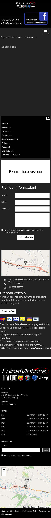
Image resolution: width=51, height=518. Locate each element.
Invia (46, 450)
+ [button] (4, 469)
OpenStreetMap (36, 507)
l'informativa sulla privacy (20, 230)
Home (18, 37)
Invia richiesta (25, 237)
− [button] (4, 474)
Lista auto (30, 37)
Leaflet (25, 507)
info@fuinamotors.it (11, 23)
